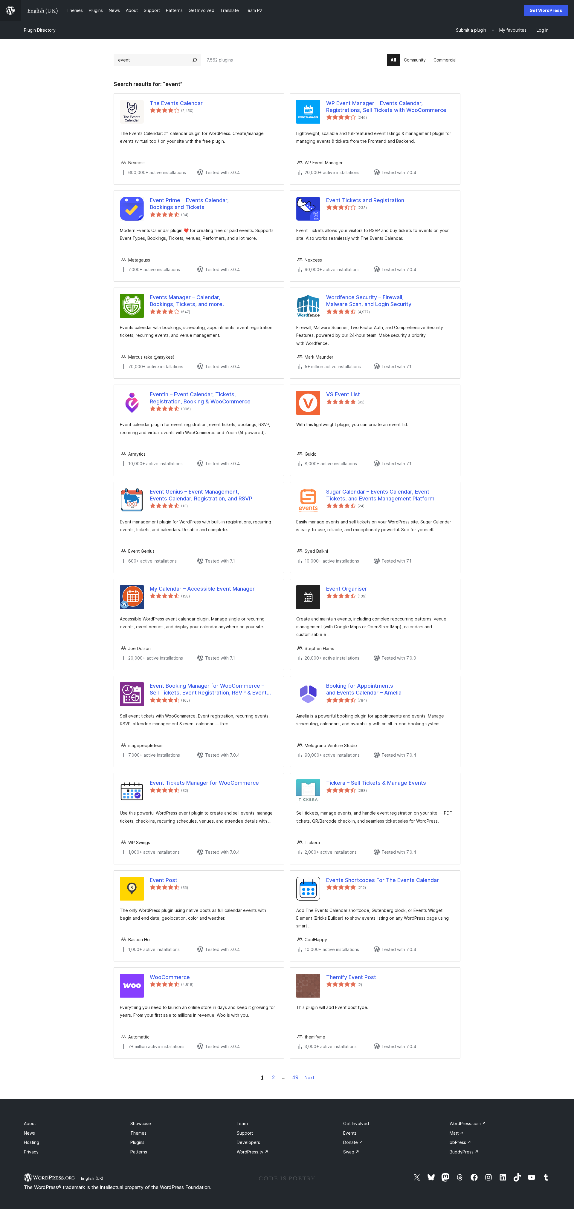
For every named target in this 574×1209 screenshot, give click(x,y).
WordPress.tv (252, 1151)
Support (245, 1133)
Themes (138, 1133)
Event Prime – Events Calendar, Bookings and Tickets (189, 203)
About (30, 1123)
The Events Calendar (176, 103)
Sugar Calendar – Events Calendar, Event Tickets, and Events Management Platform (380, 495)
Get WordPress (545, 10)
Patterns (138, 1151)
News (29, 1133)
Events (350, 1133)
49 (295, 1077)
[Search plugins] (195, 60)
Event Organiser (346, 589)
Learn (242, 1123)
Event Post (163, 880)
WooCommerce (170, 977)
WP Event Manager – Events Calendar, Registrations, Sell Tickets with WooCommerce (386, 106)
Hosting (31, 1142)
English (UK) (92, 1178)
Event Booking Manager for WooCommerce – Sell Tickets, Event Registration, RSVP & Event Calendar (208, 689)
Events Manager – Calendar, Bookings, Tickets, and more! (187, 300)
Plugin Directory (40, 30)
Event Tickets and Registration (365, 200)
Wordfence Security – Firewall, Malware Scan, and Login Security (368, 300)
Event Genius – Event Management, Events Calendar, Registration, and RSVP (201, 495)
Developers (248, 1142)
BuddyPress (464, 1151)
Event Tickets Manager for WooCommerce (204, 783)
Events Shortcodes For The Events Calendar (382, 880)
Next (309, 1077)
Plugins (137, 1142)
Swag (351, 1151)
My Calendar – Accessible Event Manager (202, 589)
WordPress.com (468, 1123)
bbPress (460, 1142)
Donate (353, 1142)
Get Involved (356, 1123)
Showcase (140, 1123)
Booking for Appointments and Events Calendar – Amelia (364, 689)
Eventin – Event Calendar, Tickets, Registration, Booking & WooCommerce (200, 397)
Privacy (31, 1151)
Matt (457, 1133)
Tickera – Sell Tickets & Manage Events (376, 783)
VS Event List (343, 394)
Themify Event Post (351, 977)
